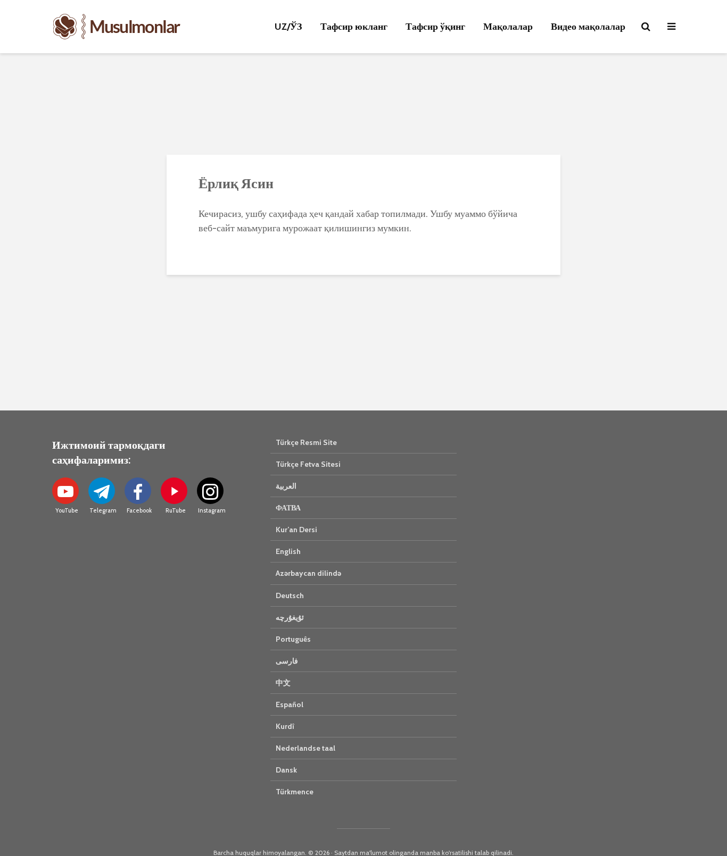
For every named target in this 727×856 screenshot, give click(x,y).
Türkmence (294, 791)
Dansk (286, 770)
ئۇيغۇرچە (290, 617)
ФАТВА (288, 508)
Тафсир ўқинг (435, 26)
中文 (283, 682)
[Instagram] (210, 490)
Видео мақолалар (588, 26)
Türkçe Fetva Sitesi (308, 464)
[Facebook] (138, 490)
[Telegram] (101, 490)
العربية (286, 486)
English (288, 551)
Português (293, 639)
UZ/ (288, 26)
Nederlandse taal (305, 748)
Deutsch (290, 595)
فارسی (287, 661)
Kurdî (285, 726)
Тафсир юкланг (353, 26)
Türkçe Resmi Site (306, 442)
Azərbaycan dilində (308, 573)
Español (289, 704)
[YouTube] (65, 490)
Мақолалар (508, 26)
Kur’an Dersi (296, 529)
